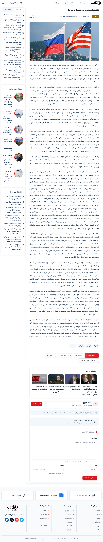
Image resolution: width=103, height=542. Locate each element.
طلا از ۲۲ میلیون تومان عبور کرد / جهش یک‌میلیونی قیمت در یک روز (11, 77)
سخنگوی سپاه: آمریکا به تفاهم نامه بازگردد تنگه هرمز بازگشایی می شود (56, 389)
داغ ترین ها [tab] (8, 10)
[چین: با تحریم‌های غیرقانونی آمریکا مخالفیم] (39, 379)
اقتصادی (97, 511)
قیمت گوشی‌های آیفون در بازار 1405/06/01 (13, 56)
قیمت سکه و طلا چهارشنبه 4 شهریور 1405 (13, 71)
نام (95, 465)
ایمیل (62, 465)
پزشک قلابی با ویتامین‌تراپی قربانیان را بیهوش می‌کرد (7, 131)
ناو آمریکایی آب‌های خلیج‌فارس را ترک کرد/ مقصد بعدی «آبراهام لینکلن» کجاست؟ (7, 117)
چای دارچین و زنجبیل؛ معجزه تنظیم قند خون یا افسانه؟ (13, 198)
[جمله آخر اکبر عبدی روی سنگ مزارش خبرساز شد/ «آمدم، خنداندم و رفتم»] (18, 175)
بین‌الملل (97, 522)
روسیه (88, 346)
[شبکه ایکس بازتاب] (12, 520)
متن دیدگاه (93, 438)
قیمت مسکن (68, 518)
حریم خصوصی (43, 518)
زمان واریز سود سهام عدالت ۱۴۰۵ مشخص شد (13, 16)
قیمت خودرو (68, 511)
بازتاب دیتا (69, 530)
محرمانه (72, 346)
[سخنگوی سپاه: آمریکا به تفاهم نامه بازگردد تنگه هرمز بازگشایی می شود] (56, 379)
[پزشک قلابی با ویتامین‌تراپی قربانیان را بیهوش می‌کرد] (18, 130)
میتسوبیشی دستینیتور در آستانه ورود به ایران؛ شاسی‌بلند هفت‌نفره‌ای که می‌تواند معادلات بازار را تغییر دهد (12, 63)
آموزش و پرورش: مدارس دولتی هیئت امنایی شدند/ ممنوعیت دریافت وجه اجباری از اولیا (12, 239)
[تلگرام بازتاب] (22, 520)
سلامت (98, 530)
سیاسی (98, 518)
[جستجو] (3, 3)
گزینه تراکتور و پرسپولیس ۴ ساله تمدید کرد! (12, 34)
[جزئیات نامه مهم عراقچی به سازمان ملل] (72, 379)
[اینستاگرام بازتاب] (17, 520)
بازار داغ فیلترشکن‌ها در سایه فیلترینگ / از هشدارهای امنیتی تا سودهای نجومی (13, 247)
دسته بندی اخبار (84, 3)
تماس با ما (44, 514)
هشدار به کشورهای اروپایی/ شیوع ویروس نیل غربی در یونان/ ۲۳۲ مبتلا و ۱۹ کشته (13, 210)
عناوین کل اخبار (57, 3)
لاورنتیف (80, 346)
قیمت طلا (69, 514)
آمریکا (95, 346)
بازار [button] (65, 3)
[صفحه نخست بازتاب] (12, 507)
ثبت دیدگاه (38, 404)
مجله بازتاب (73, 3)
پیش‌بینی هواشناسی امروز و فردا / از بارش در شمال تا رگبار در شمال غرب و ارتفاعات (8, 101)
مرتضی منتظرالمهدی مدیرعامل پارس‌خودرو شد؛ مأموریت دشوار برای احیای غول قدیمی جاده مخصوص (12, 41)
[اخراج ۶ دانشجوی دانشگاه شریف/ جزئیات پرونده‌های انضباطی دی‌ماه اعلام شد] (18, 144)
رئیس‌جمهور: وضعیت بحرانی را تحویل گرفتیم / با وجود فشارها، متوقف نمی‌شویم (12, 218)
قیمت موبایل (68, 522)
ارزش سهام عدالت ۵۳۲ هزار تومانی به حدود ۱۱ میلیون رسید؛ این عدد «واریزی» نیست (12, 27)
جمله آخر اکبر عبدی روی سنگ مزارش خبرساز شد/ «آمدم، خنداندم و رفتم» (8, 176)
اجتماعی (98, 514)
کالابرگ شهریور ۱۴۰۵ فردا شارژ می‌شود (13, 21)
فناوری (98, 526)
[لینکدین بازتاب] (7, 520)
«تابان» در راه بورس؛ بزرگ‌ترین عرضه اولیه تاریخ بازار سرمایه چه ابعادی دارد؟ (12, 50)
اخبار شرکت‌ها (68, 526)
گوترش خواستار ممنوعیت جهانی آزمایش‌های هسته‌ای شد (12, 225)
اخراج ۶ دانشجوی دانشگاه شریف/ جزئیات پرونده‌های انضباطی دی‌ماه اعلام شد (7, 145)
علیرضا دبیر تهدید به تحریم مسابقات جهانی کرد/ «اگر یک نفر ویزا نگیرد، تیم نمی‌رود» (7, 161)
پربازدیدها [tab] (18, 10)
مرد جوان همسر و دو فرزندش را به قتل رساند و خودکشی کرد (13, 203)
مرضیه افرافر (85, 17)
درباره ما (45, 511)
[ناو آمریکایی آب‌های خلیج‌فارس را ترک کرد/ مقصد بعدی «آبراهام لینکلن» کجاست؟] (18, 116)
